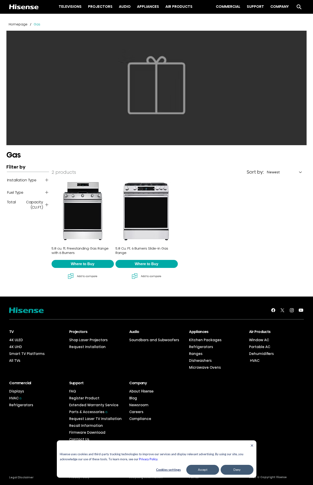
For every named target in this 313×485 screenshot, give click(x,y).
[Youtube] (301, 310)
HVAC (254, 360)
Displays (16, 391)
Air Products (259, 331)
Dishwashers (200, 360)
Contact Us (79, 439)
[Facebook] (273, 310)
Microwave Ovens (205, 367)
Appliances (199, 331)
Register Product (84, 398)
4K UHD (15, 346)
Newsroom (138, 405)
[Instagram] (291, 310)
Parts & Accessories (88, 411)
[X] (282, 310)
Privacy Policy (148, 459)
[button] (83, 264)
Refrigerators (201, 346)
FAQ (72, 391)
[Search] (299, 7)
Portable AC (259, 346)
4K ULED (16, 340)
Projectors (78, 331)
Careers (136, 411)
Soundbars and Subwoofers (154, 340)
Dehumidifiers (261, 353)
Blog (133, 398)
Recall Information (86, 425)
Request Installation (87, 346)
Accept (202, 469)
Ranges (196, 353)
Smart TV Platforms (27, 353)
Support (76, 383)
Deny (237, 469)
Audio (134, 331)
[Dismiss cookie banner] (251, 446)
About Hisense (141, 391)
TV (11, 331)
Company (138, 383)
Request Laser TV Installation (95, 418)
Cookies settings (168, 469)
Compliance (140, 418)
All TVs (14, 360)
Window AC (259, 340)
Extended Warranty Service (93, 405)
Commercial (20, 383)
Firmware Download (87, 432)
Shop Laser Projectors (88, 340)
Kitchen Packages (205, 340)
